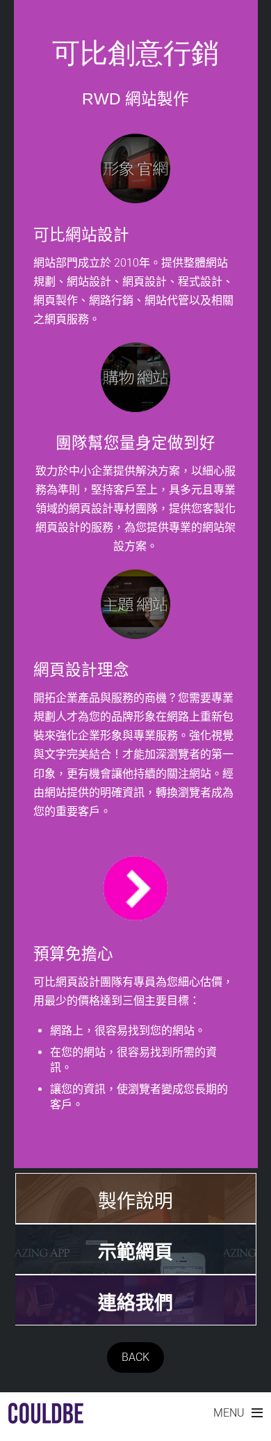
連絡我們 (135, 1303)
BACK (135, 1357)
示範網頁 (135, 1252)
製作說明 (135, 1201)
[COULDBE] (45, 1416)
